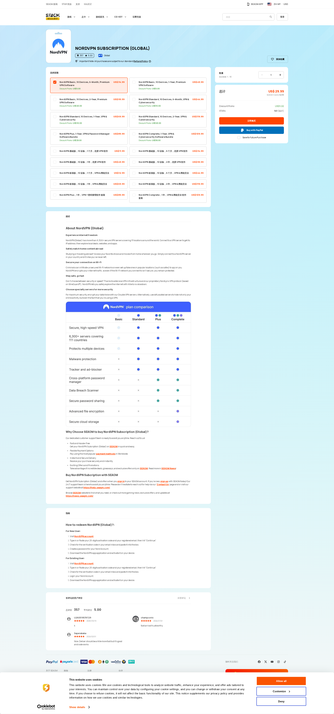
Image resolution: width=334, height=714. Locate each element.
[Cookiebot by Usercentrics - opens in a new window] (46, 707)
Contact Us (163, 484)
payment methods (105, 453)
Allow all (281, 681)
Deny (281, 701)
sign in (121, 481)
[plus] (280, 75)
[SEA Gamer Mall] (52, 17)
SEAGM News (168, 468)
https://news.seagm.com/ (79, 495)
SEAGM (114, 446)
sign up (164, 481)
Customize (279, 691)
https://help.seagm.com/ (96, 487)
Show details (77, 707)
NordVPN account (83, 536)
